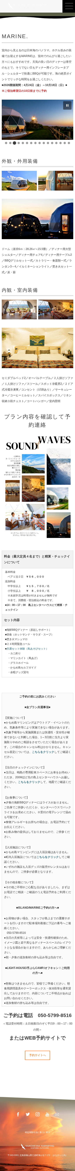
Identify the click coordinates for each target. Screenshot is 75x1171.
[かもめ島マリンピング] (28, 5)
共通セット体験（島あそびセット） (27, 648)
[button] (67, 105)
